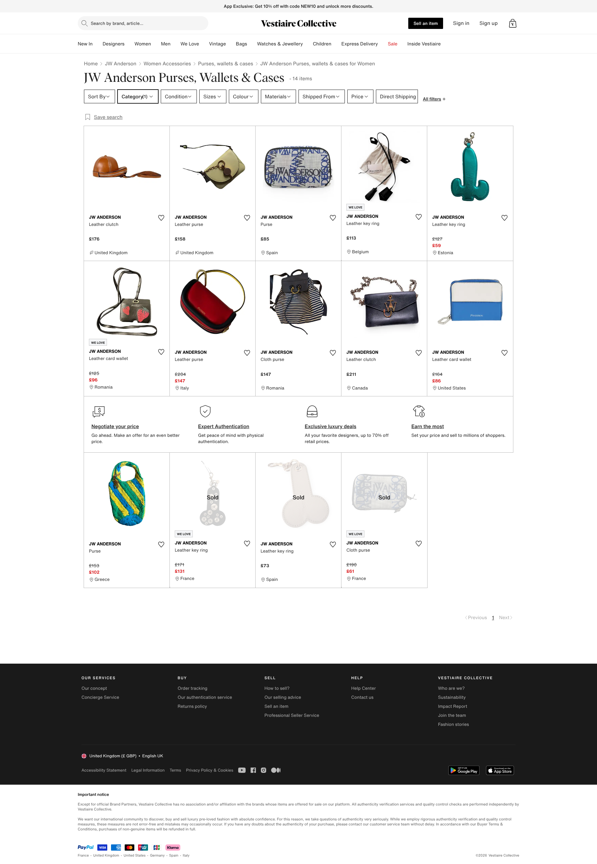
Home (91, 63)
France (83, 855)
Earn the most (427, 426)
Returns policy (192, 706)
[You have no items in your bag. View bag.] (512, 23)
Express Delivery (359, 43)
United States (135, 855)
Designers (114, 43)
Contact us (362, 697)
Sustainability (452, 697)
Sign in (461, 23)
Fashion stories (453, 724)
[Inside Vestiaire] (445, 43)
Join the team (452, 715)
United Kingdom (106, 855)
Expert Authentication (223, 426)
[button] (512, 23)
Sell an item (426, 23)
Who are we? (451, 688)
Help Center (363, 688)
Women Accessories (167, 63)
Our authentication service (205, 697)
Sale (392, 43)
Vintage (217, 43)
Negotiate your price (115, 426)
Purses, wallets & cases (225, 63)
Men (166, 43)
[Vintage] (231, 43)
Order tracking (192, 688)
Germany (157, 855)
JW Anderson (120, 63)
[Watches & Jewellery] (307, 43)
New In (85, 43)
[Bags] (252, 43)
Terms (175, 770)
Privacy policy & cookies (209, 770)
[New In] (97, 43)
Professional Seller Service (291, 715)
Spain (173, 855)
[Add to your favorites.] (161, 218)
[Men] (175, 43)
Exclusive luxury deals (330, 426)
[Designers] (129, 43)
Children (322, 43)
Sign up (488, 23)
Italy (186, 855)
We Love (189, 43)
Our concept (94, 688)
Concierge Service (100, 697)
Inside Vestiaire (424, 43)
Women (142, 43)
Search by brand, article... (117, 23)
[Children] (336, 43)
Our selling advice (282, 697)
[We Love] (203, 43)
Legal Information (147, 770)
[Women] (156, 43)
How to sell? (276, 688)
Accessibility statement (103, 770)
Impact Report (452, 706)
